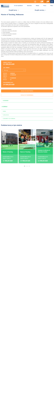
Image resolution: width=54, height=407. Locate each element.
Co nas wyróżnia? (18, 5)
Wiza (51, 5)
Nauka (37, 5)
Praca (44, 5)
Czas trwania (6, 67)
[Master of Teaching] (9, 139)
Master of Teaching (8, 152)
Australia (29, 5)
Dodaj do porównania (27, 95)
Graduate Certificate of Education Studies (44, 151)
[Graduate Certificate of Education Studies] (44, 139)
